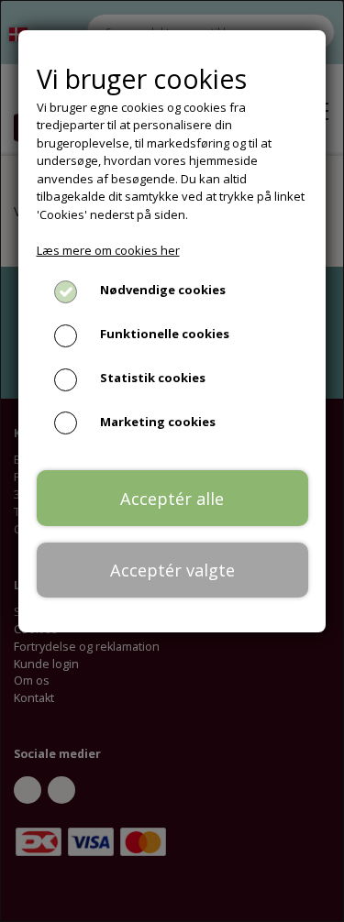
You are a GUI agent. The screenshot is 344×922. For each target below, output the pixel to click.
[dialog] (172, 461)
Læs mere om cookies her (108, 250)
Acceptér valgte (172, 570)
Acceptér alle (172, 499)
